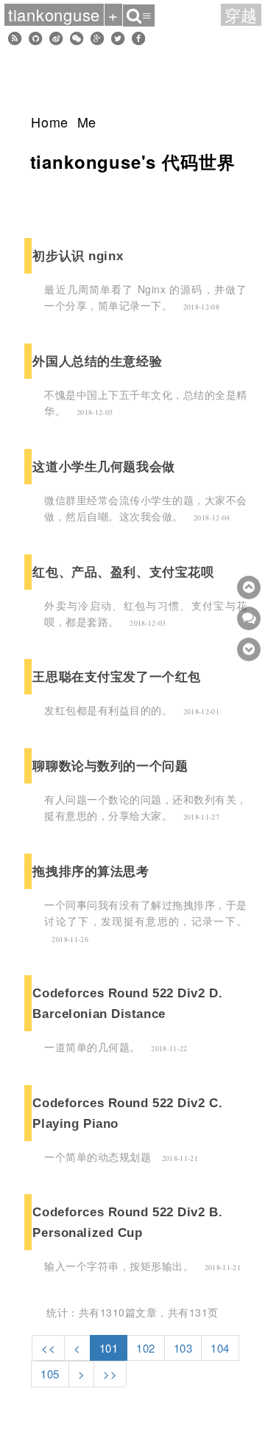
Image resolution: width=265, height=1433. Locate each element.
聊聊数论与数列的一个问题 (110, 766)
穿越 (241, 15)
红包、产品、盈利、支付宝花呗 (122, 572)
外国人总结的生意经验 (97, 361)
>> (110, 1373)
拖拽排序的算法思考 (90, 871)
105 (50, 1373)
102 (145, 1348)
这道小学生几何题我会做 (103, 466)
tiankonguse (54, 15)
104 (220, 1348)
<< (48, 1348)
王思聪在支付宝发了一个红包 (116, 676)
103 (183, 1348)
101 (109, 1348)
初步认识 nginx (77, 255)
